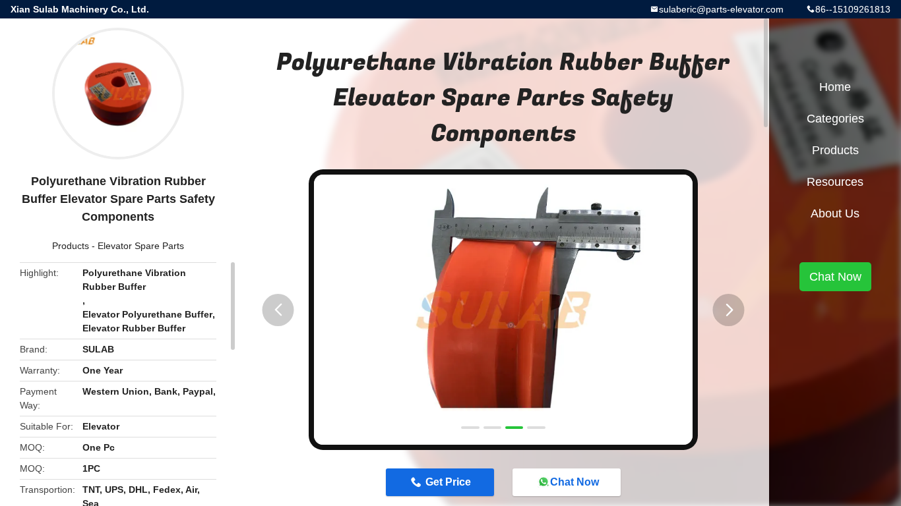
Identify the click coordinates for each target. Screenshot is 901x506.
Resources (835, 181)
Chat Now (574, 482)
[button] (278, 310)
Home (835, 87)
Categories (835, 118)
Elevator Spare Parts (141, 245)
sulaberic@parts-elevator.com (721, 9)
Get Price (448, 482)
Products (70, 245)
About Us (835, 213)
